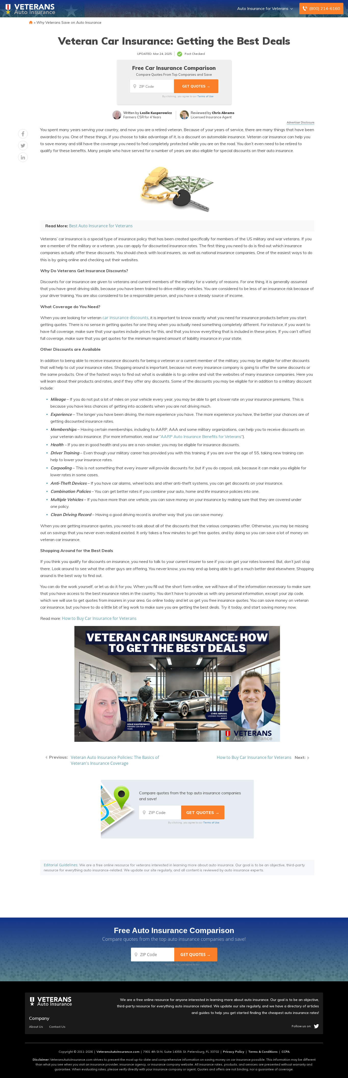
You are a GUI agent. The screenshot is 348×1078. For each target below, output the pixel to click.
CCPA (286, 1052)
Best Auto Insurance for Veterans (101, 226)
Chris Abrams (223, 112)
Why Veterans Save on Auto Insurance (68, 22)
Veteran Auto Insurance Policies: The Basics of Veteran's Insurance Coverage (115, 760)
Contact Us (57, 1027)
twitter (316, 1026)
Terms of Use (205, 96)
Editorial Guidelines (60, 864)
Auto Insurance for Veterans (262, 8)
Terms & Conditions (263, 1052)
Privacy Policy (233, 1052)
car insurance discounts (125, 317)
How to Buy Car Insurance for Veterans (99, 618)
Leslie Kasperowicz (156, 112)
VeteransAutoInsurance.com (118, 1052)
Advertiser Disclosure (300, 122)
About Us (36, 1027)
